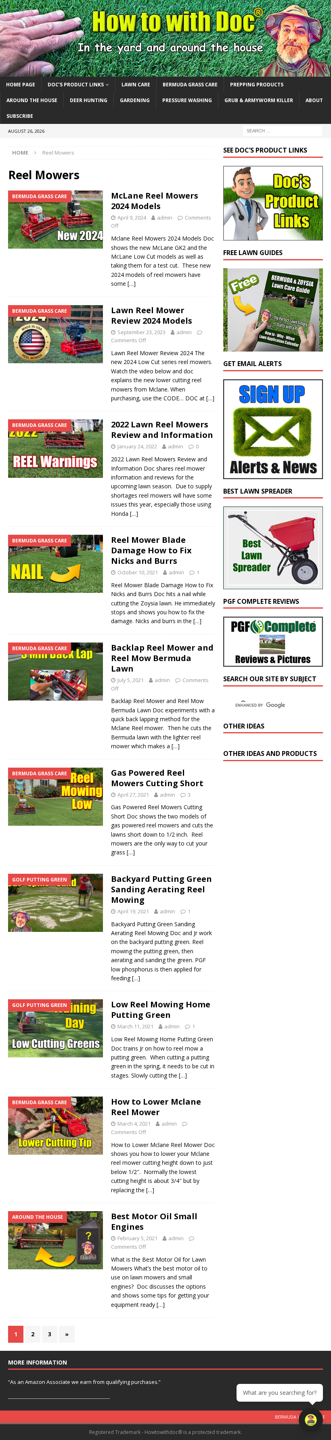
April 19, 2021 (133, 911)
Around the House (31, 100)
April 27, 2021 (133, 794)
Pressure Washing (187, 100)
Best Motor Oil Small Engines (154, 1221)
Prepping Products (256, 84)
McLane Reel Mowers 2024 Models (154, 200)
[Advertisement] (277, 837)
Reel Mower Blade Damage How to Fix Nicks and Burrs (151, 550)
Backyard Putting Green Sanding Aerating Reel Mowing (161, 889)
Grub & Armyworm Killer (258, 100)
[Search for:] (282, 130)
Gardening (135, 100)
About (314, 100)
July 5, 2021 (130, 680)
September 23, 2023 (141, 332)
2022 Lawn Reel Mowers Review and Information (162, 429)
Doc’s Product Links (76, 84)
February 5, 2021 (137, 1238)
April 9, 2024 (131, 217)
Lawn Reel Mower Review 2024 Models (151, 315)
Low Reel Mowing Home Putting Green (160, 1009)
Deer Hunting (88, 100)
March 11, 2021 (135, 1026)
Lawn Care (136, 84)
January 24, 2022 (137, 446)
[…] (132, 283)
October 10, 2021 (137, 572)
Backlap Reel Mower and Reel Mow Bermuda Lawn (162, 658)
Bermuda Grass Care (190, 84)
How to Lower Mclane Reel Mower (156, 1107)
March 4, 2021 (134, 1123)
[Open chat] (311, 1420)
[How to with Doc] (165, 71)
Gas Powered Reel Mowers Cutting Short (157, 778)
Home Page (20, 84)
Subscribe (19, 116)
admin (164, 217)
